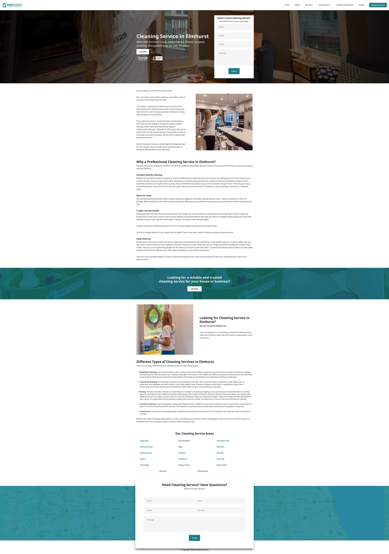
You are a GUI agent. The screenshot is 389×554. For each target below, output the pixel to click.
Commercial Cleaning (344, 5)
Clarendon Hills (223, 441)
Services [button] (308, 5)
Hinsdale (182, 453)
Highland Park (146, 453)
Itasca (142, 459)
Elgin (180, 447)
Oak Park (220, 459)
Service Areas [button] (324, 5)
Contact (361, 5)
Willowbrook (203, 471)
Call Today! (142, 52)
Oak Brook (182, 459)
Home (287, 5)
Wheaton (163, 471)
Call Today (194, 289)
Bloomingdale (184, 441)
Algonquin (144, 441)
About (297, 5)
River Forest (221, 465)
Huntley (220, 453)
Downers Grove (146, 447)
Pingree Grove (184, 465)
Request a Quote (378, 5)
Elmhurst (220, 447)
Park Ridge (144, 465)
